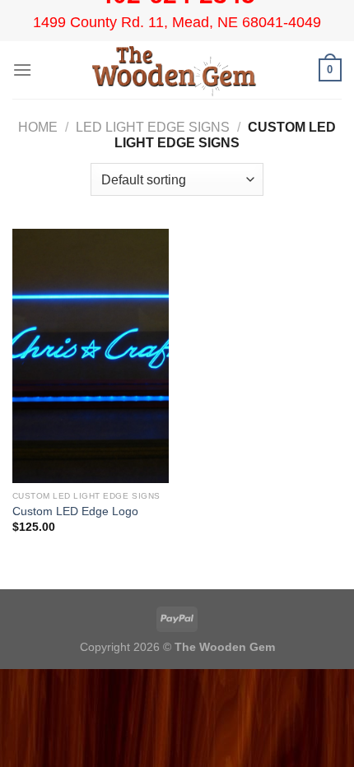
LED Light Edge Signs (153, 127)
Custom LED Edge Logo (75, 511)
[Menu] (22, 69)
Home (38, 127)
